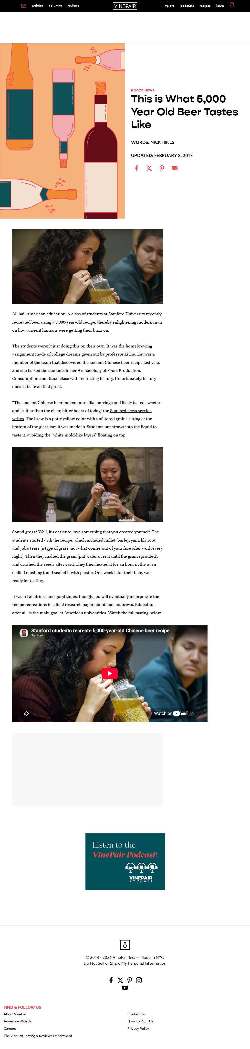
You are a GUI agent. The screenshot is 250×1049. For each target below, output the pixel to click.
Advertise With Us (18, 1021)
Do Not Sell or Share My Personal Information (125, 963)
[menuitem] (23, 6)
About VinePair (15, 1014)
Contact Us (136, 1014)
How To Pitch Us (140, 1021)
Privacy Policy (138, 1029)
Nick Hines (162, 142)
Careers (10, 1029)
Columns (55, 5)
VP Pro (170, 5)
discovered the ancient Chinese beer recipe (102, 362)
